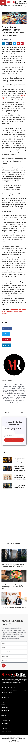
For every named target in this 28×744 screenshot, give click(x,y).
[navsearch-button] (24, 6)
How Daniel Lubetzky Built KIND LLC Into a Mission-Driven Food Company (19, 486)
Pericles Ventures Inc (7, 691)
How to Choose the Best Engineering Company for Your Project (13, 608)
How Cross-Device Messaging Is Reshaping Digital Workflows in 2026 (12, 586)
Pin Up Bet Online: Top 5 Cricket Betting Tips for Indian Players (14, 311)
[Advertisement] (14, 513)
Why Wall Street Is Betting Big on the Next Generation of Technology (13, 565)
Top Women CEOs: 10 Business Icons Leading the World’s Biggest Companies (20, 468)
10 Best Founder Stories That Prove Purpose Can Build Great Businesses (19, 477)
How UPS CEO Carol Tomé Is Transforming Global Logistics (19, 460)
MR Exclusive (7, 453)
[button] (7, 328)
